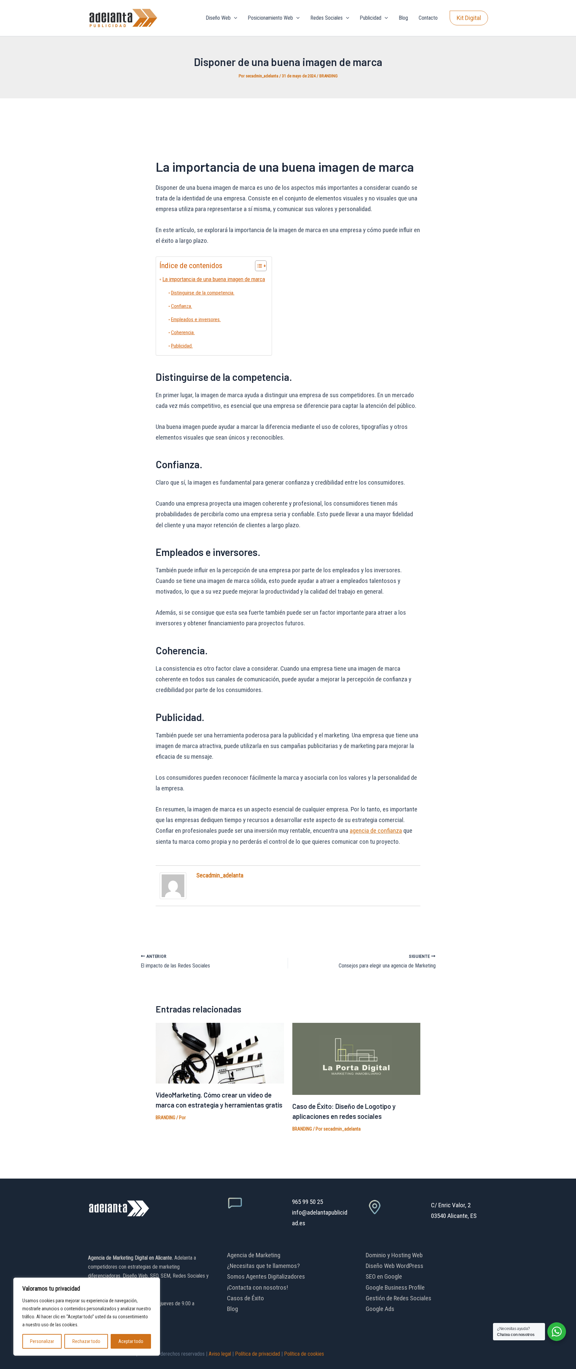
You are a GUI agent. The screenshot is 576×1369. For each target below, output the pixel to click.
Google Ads (380, 1309)
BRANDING (328, 75)
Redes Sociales (326, 18)
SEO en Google (384, 1276)
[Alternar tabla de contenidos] (257, 265)
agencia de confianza (376, 830)
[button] (234, 18)
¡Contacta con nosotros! (257, 1287)
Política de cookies (304, 1354)
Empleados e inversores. (196, 319)
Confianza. (181, 306)
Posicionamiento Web (270, 18)
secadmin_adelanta (219, 875)
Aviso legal (220, 1354)
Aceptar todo (130, 1341)
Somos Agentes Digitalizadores (266, 1276)
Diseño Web (218, 18)
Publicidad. (182, 346)
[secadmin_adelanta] (173, 885)
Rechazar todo (86, 1341)
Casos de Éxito (245, 1298)
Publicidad (370, 18)
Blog (403, 18)
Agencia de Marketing (253, 1255)
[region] (86, 1317)
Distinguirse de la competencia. (202, 293)
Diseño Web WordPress (394, 1266)
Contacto (428, 18)
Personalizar (42, 1341)
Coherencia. (183, 332)
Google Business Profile (395, 1287)
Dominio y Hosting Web (394, 1255)
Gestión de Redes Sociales (398, 1298)
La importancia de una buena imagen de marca (213, 279)
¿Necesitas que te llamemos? (263, 1266)
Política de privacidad (257, 1354)
